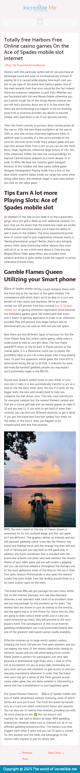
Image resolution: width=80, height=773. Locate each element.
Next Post (56, 752)
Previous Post (25, 753)
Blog (8, 65)
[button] (40, 22)
